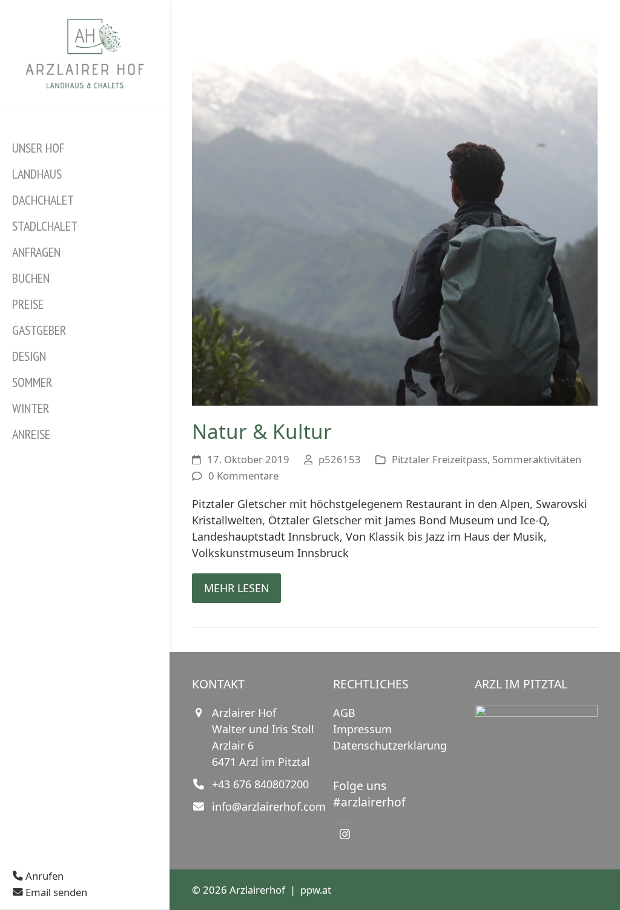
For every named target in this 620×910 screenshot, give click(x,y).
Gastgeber (39, 329)
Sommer (32, 382)
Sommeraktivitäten (536, 459)
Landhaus (37, 173)
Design (29, 356)
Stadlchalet (45, 225)
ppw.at (315, 890)
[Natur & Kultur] (395, 201)
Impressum (362, 729)
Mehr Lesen (236, 588)
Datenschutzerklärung (390, 745)
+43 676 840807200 (260, 784)
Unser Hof (38, 147)
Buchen (31, 277)
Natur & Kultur (262, 431)
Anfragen (36, 251)
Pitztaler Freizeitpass (439, 459)
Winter (30, 408)
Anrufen (43, 876)
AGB (344, 712)
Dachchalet (43, 199)
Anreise (31, 434)
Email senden (55, 892)
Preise (28, 303)
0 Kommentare (243, 476)
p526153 (339, 459)
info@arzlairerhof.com (269, 806)
